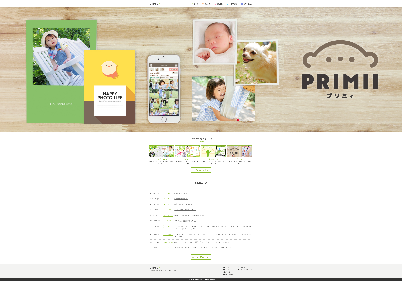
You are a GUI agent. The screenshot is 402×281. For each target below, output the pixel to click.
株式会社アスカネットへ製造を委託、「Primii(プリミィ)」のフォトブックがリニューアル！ (204, 242)
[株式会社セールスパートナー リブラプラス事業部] (155, 4)
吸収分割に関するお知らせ (183, 204)
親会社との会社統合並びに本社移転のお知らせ (189, 215)
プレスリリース (168, 199)
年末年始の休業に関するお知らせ (185, 210)
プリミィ (239, 159)
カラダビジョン (161, 159)
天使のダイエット (213, 159)
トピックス (168, 210)
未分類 (168, 193)
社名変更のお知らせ (181, 193)
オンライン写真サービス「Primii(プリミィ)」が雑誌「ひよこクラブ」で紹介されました (203, 248)
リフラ (187, 159)
